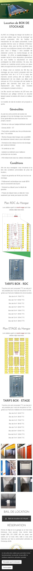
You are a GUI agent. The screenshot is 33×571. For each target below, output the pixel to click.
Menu (30, 4)
